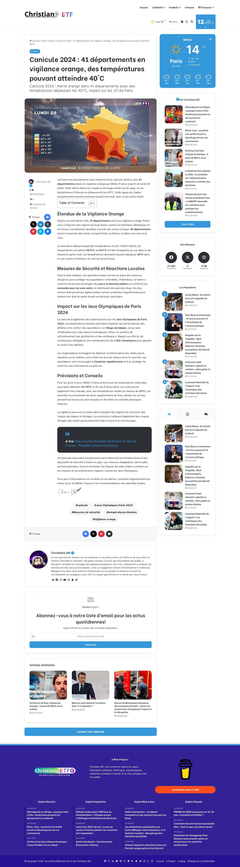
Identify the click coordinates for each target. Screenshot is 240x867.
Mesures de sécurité (86, 512)
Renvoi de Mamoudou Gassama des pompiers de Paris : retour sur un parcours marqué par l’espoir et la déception (133, 707)
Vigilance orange (105, 519)
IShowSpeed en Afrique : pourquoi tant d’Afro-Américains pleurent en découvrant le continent (197, 114)
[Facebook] (47, 217)
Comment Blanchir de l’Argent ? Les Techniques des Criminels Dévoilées (197, 387)
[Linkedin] (40, 224)
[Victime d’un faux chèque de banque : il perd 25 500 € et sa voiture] (48, 685)
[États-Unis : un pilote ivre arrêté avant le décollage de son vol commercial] (174, 138)
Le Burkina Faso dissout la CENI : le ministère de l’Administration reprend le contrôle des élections (197, 178)
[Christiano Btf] (48, 15)
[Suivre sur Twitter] (30, 190)
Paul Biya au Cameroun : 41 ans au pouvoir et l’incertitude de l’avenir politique (197, 320)
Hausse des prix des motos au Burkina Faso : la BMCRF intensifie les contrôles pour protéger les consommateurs (197, 203)
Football (173, 7)
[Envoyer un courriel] (33, 190)
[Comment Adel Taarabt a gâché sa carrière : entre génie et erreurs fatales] (174, 369)
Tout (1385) (187, 224)
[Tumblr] (48, 224)
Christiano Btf (62, 552)
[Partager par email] (109, 534)
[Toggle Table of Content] (90, 203)
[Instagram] (69, 580)
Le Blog (181, 861)
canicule (82, 505)
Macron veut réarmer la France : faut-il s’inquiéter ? (89, 704)
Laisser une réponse (90, 731)
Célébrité (157, 7)
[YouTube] (65, 580)
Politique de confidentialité (201, 861)
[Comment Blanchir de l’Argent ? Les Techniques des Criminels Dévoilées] (174, 390)
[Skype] (40, 231)
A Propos (189, 7)
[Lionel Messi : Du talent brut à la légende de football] (174, 302)
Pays (43, 40)
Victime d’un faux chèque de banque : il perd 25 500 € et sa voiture (46, 706)
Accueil (144, 7)
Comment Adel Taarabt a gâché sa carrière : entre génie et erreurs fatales (197, 367)
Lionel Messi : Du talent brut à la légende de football (197, 298)
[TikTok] (76, 580)
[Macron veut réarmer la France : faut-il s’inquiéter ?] (90, 685)
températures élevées (122, 512)
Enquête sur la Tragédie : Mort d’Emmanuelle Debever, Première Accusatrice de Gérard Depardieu (197, 344)
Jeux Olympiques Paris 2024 (114, 505)
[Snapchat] (72, 580)
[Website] (53, 580)
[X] (33, 224)
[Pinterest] (33, 231)
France (51, 40)
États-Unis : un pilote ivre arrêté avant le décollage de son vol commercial (196, 135)
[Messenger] (48, 231)
